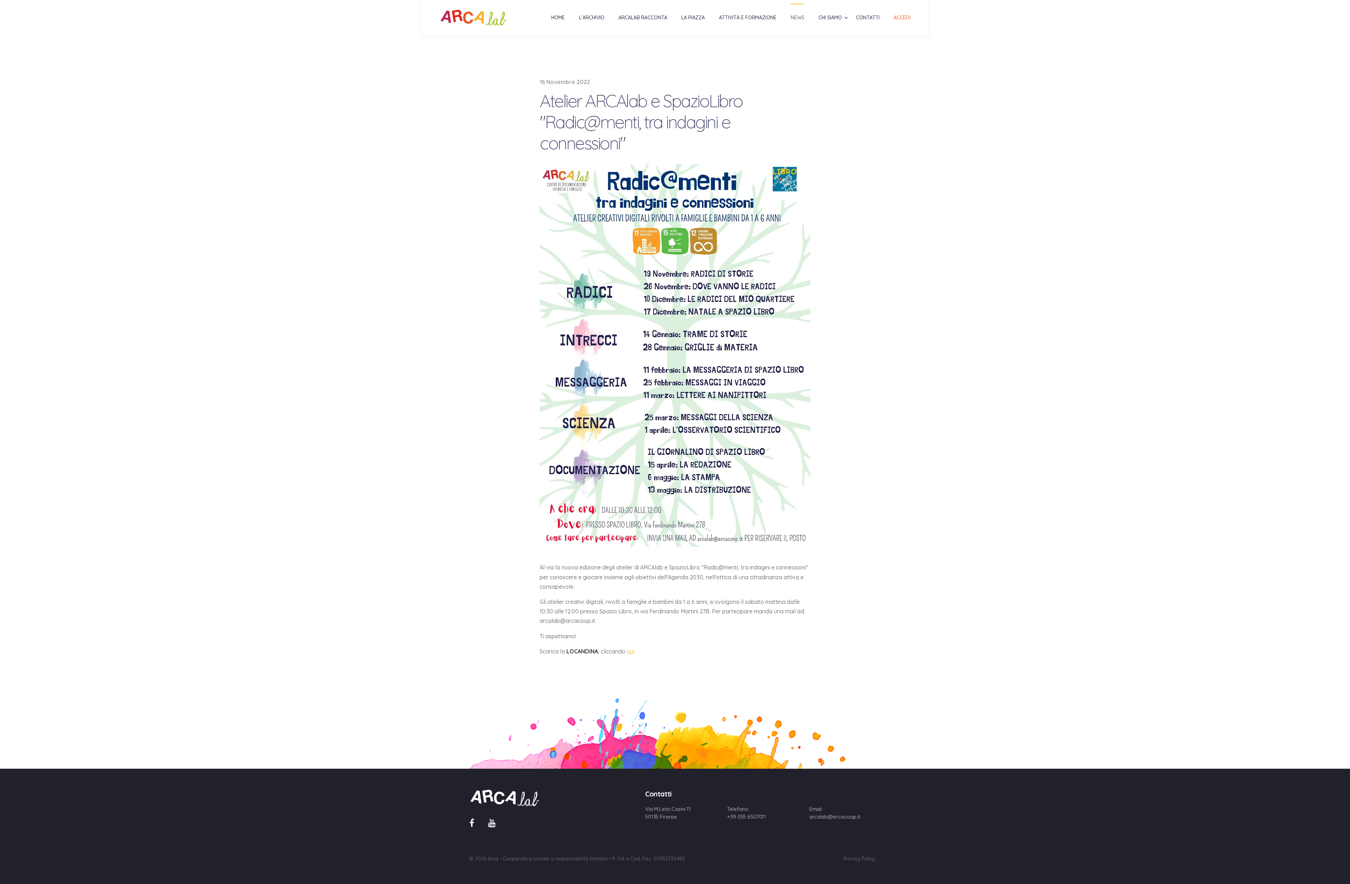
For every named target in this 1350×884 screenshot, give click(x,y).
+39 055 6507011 (746, 816)
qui (631, 651)
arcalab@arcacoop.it (834, 816)
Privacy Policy (859, 859)
